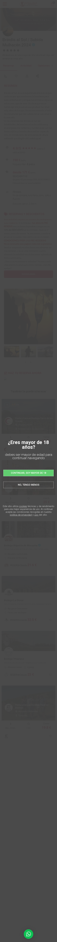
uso (36, 515)
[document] (28, 471)
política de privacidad (21, 515)
